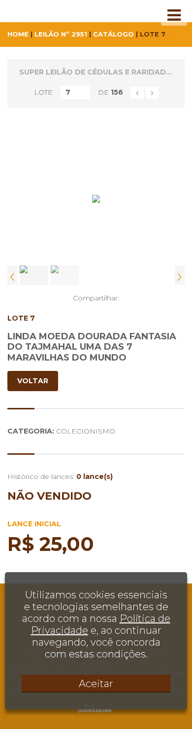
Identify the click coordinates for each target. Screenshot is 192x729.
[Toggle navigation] (174, 15)
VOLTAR (32, 380)
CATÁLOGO (113, 34)
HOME (18, 34)
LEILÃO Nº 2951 (60, 34)
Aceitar (96, 684)
